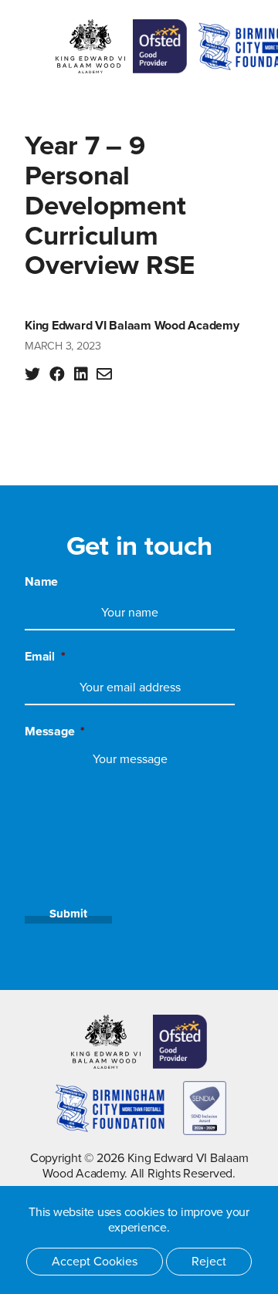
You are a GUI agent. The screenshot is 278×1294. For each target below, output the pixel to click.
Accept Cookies (94, 1261)
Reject (209, 1261)
